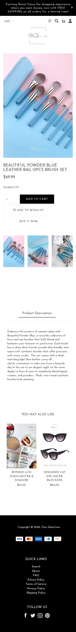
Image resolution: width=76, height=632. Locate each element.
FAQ (36, 575)
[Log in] (70, 23)
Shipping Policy (36, 592)
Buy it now (28, 221)
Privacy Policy (36, 588)
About (36, 571)
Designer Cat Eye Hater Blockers (54, 476)
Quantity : (12, 187)
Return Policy (36, 579)
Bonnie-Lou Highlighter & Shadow (21, 476)
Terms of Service (36, 584)
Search (36, 566)
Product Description (37, 313)
